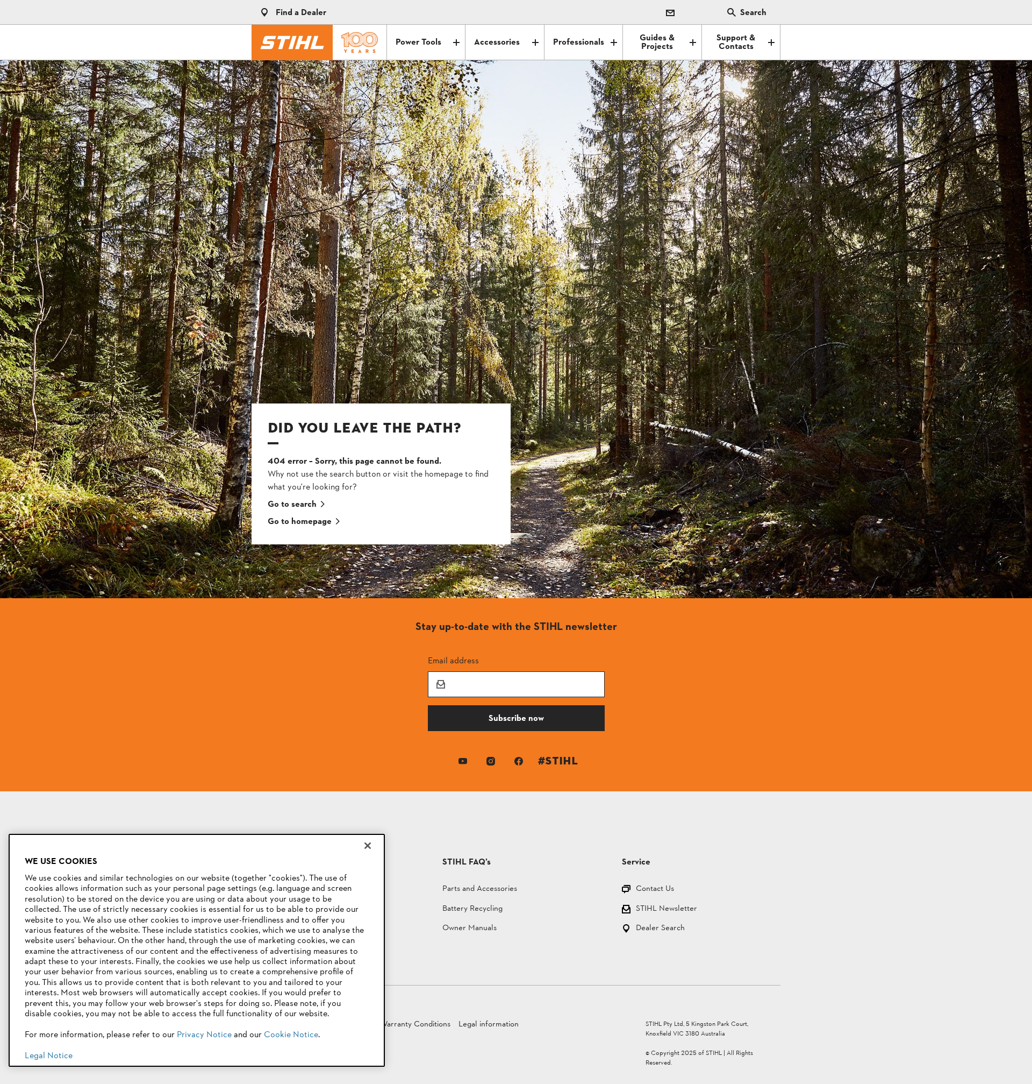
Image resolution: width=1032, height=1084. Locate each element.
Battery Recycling (472, 909)
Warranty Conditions (415, 1024)
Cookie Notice (291, 1035)
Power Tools (418, 42)
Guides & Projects (657, 42)
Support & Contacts (735, 42)
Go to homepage (300, 522)
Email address (453, 660)
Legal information (488, 1024)
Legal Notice (49, 1056)
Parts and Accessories (479, 889)
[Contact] (670, 12)
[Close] (367, 846)
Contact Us (655, 889)
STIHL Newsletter (666, 909)
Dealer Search (660, 928)
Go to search (292, 504)
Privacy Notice (204, 1035)
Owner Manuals (469, 928)
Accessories (497, 42)
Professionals (578, 42)
